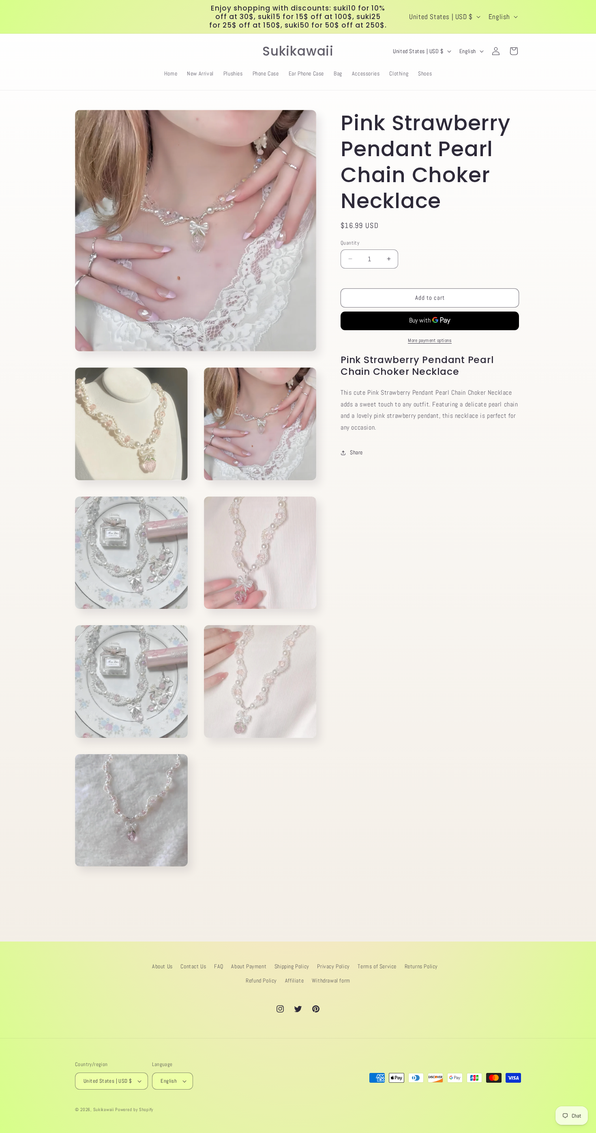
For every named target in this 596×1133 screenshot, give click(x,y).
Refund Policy (261, 980)
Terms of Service (377, 966)
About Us (162, 966)
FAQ (218, 966)
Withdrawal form (331, 980)
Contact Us (193, 966)
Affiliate (294, 980)
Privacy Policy (333, 966)
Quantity (350, 242)
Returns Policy (421, 966)
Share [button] (356, 452)
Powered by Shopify (134, 1109)
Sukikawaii (103, 1109)
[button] (84, 51)
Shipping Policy (291, 966)
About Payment (248, 966)
